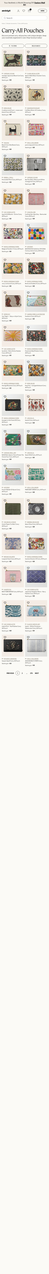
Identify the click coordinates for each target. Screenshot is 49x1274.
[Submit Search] (4, 18)
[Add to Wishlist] (5, 52)
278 (31, 673)
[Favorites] (23, 11)
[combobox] (24, 18)
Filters (14, 46)
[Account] (18, 11)
